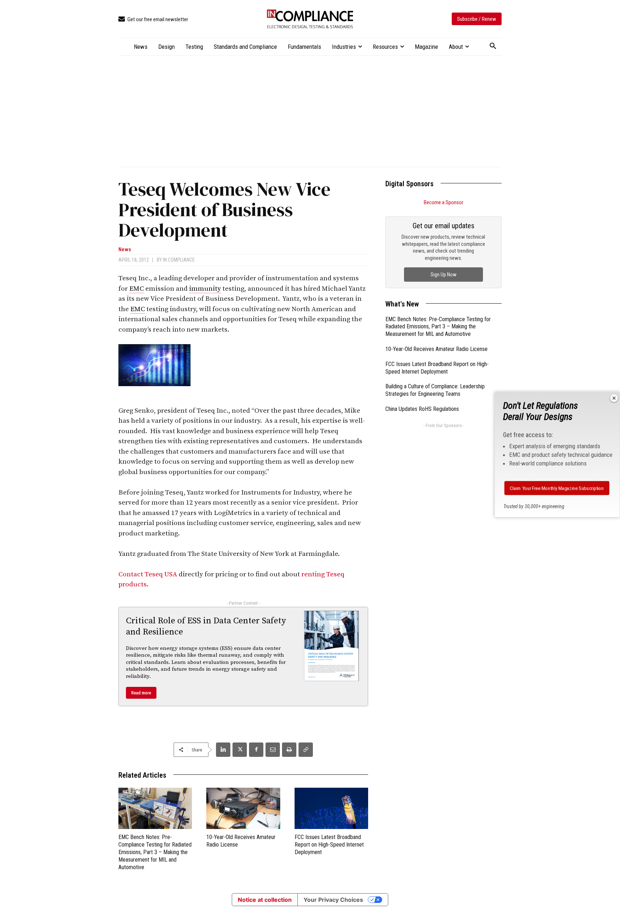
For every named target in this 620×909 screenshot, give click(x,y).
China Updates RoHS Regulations (422, 409)
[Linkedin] (223, 749)
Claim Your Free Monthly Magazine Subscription (556, 488)
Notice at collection (265, 899)
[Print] (289, 749)
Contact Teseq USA (147, 574)
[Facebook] (256, 749)
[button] (493, 46)
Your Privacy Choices (333, 899)
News (124, 249)
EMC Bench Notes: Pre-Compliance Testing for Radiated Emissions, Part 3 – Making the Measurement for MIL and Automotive (155, 852)
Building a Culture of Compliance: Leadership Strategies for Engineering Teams (435, 390)
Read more (141, 692)
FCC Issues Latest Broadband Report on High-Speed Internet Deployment (329, 845)
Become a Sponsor (443, 202)
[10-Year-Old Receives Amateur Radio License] (243, 808)
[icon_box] (153, 19)
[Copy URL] (306, 749)
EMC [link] (136, 289)
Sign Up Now (443, 274)
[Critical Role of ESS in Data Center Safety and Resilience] (331, 646)
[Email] (273, 749)
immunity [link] (205, 289)
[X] (239, 749)
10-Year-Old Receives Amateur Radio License (436, 349)
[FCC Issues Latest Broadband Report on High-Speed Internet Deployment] (331, 808)
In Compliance (179, 260)
